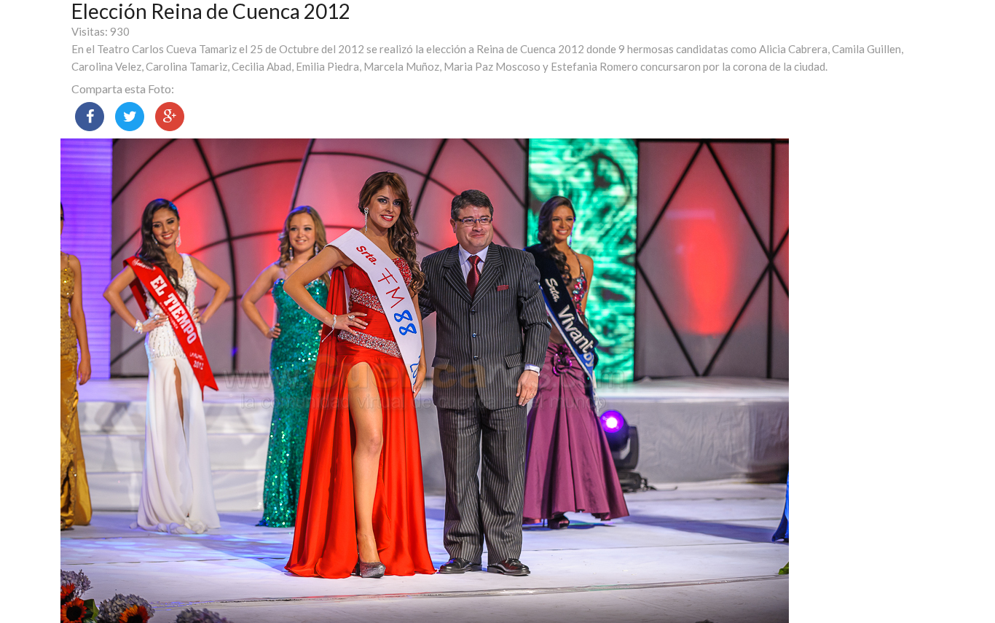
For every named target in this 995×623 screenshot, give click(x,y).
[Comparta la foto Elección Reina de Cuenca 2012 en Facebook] (89, 116)
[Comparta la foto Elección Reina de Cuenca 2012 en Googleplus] (169, 116)
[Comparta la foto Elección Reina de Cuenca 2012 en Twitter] (129, 116)
